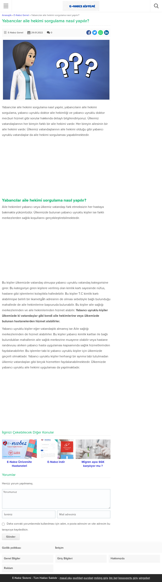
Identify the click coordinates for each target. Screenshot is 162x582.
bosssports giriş (128, 578)
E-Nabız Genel (21, 15)
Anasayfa (6, 15)
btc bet (113, 578)
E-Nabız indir (56, 462)
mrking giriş (101, 578)
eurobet (88, 578)
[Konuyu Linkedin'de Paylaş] (106, 32)
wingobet (144, 578)
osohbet (78, 578)
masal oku (66, 578)
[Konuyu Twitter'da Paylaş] (94, 32)
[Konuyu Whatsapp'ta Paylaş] (100, 32)
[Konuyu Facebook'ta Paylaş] (88, 32)
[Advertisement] (56, 167)
